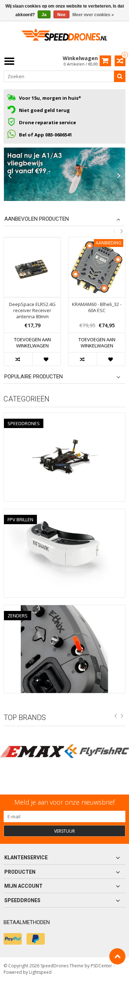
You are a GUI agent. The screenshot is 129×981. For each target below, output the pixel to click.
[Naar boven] (117, 956)
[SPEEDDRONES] (64, 416)
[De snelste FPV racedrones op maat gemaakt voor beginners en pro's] (65, 37)
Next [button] (121, 231)
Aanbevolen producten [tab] (36, 219)
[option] (32, 305)
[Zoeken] (119, 76)
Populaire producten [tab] (33, 376)
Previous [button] (114, 231)
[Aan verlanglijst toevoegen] (46, 359)
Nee (61, 14)
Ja (44, 14)
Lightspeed (40, 972)
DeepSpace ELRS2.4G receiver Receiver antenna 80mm (32, 310)
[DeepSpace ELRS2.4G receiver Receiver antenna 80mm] (32, 267)
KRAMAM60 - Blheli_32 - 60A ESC (96, 307)
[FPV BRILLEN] (64, 512)
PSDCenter (101, 966)
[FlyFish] (96, 751)
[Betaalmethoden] (13, 939)
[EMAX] (32, 751)
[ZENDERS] (64, 609)
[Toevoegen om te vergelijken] (18, 359)
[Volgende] (119, 175)
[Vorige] (10, 175)
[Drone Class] (64, 174)
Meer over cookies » (93, 14)
